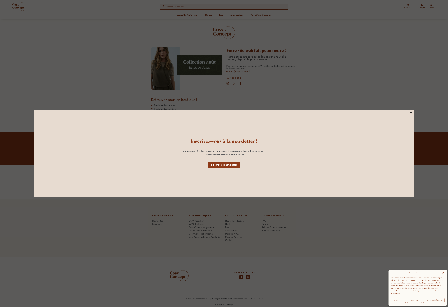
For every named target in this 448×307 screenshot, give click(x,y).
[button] (443, 273)
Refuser (414, 300)
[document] (224, 153)
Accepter (398, 300)
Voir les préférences (433, 300)
